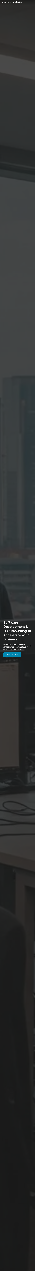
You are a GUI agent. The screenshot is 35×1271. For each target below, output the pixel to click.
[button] (32, 2)
